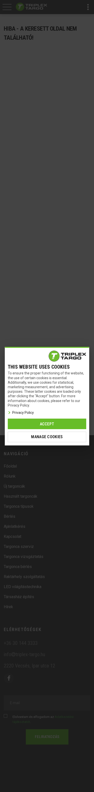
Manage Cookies (47, 436)
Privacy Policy (23, 413)
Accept (47, 424)
